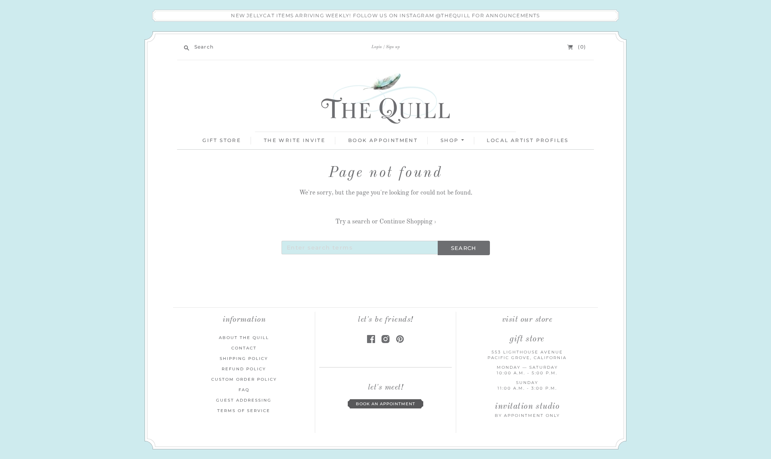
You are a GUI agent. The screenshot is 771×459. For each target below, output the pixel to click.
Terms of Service (243, 410)
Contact (244, 348)
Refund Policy (244, 369)
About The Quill (244, 337)
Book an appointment (385, 403)
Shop (451, 140)
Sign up (393, 47)
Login (376, 47)
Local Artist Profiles (527, 140)
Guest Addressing (243, 400)
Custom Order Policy (244, 379)
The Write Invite (294, 140)
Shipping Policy (244, 358)
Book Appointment (383, 140)
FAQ (244, 389)
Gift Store (221, 140)
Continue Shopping (407, 222)
